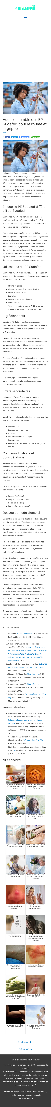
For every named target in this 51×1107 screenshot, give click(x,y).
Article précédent (26, 1042)
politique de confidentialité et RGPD (20, 1065)
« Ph (14, 750)
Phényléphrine (33, 674)
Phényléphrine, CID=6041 (33, 740)
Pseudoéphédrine (24, 634)
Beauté (5, 133)
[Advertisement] (25, 49)
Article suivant (25, 1049)
